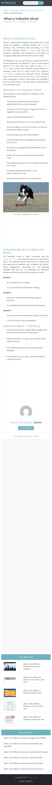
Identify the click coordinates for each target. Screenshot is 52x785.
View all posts (26, 428)
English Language (27, 10)
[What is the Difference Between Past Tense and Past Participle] (13, 706)
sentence (45, 45)
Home (6, 10)
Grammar (39, 10)
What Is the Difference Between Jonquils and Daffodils (25, 738)
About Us (29, 781)
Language (14, 10)
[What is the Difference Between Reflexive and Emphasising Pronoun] (13, 693)
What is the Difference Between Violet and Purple (23, 757)
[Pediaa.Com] (8, 2)
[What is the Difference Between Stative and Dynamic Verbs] (13, 666)
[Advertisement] (26, 31)
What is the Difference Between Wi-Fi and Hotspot (23, 763)
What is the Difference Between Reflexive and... (32, 691)
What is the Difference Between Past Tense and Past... (33, 706)
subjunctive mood (10, 259)
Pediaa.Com (32, 777)
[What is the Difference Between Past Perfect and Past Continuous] (13, 679)
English (32, 50)
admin (23, 22)
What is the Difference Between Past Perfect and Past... (33, 679)
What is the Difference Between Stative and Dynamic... (32, 666)
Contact (22, 781)
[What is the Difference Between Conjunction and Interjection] (13, 719)
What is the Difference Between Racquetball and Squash (26, 752)
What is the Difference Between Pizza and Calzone (23, 769)
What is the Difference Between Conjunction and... (34, 718)
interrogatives (8, 74)
